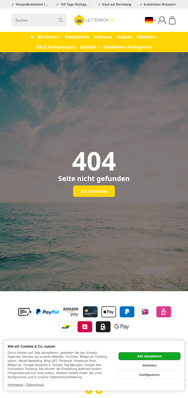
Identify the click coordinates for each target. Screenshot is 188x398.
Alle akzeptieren (149, 356)
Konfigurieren (149, 374)
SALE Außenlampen (55, 47)
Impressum (15, 384)
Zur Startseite (94, 191)
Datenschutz (35, 384)
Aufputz (124, 37)
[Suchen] (60, 20)
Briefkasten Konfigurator (128, 47)
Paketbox (146, 37)
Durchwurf (48, 37)
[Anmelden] (162, 20)
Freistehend (77, 37)
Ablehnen (149, 365)
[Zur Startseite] (94, 20)
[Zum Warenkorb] (172, 20)
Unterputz (102, 37)
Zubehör (88, 47)
